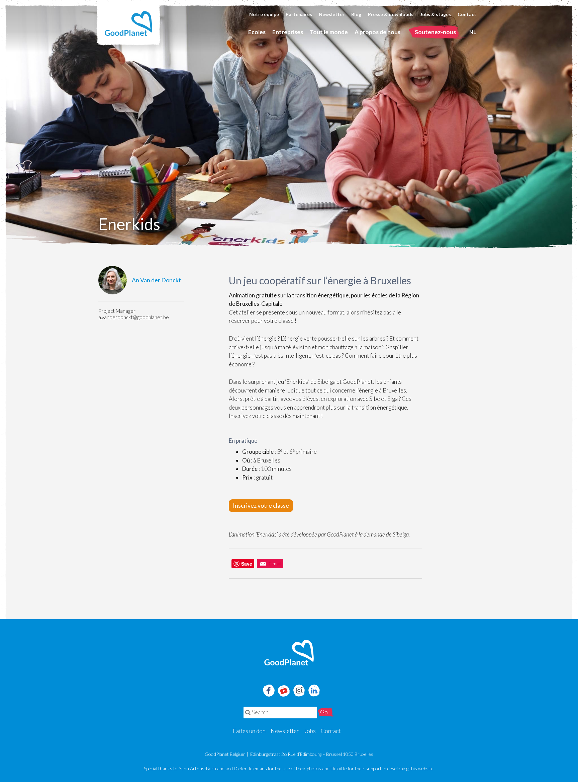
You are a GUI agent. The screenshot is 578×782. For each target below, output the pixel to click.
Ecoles (257, 31)
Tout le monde (329, 31)
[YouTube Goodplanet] (284, 688)
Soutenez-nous (435, 31)
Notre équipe (264, 14)
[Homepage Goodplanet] (289, 652)
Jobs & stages (435, 14)
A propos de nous (377, 31)
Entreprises (287, 31)
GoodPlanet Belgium (128, 23)
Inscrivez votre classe (261, 505)
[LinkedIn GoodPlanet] (314, 689)
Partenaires (299, 14)
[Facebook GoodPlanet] (268, 689)
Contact (467, 14)
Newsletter (332, 14)
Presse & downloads (390, 14)
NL (472, 31)
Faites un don (249, 730)
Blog (356, 14)
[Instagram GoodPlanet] (299, 689)
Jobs (310, 730)
